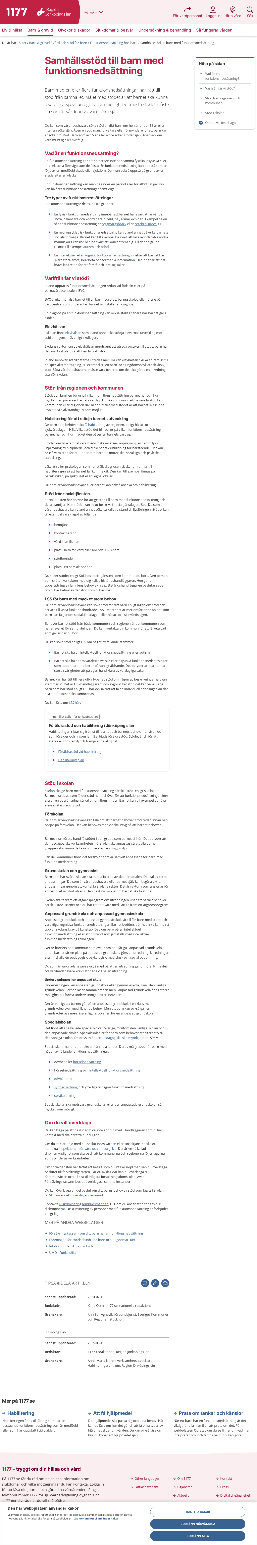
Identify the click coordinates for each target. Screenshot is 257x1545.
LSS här (74, 702)
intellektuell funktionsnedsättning (114, 1070)
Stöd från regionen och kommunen (222, 100)
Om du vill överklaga (220, 122)
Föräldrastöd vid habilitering (79, 751)
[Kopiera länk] (155, 1283)
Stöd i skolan (214, 113)
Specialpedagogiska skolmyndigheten (120, 1038)
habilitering (96, 424)
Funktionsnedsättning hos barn (114, 43)
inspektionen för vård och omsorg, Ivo (87, 1148)
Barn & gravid (39, 43)
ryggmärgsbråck (114, 224)
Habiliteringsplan (71, 760)
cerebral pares (146, 224)
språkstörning (64, 1095)
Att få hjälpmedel (112, 1413)
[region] (128, 1523)
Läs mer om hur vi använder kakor (96, 1518)
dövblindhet (63, 1079)
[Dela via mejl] (145, 1283)
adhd (105, 247)
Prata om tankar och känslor (211, 1413)
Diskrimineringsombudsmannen (83, 1204)
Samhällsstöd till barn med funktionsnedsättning (177, 43)
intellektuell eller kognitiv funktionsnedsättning (94, 255)
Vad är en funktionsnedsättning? (222, 76)
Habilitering (20, 1413)
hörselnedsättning (87, 1062)
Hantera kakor (198, 1512)
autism (88, 247)
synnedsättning (66, 1087)
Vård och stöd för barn (70, 43)
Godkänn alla (198, 1536)
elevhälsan (73, 333)
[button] (165, 1283)
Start (22, 43)
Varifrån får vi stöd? (220, 88)
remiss (142, 466)
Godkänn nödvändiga (198, 1524)
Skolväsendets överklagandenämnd (76, 1195)
